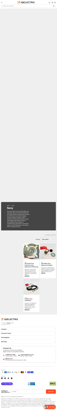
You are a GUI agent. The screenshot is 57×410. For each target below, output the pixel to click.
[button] (1, 2)
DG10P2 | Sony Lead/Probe (28, 299)
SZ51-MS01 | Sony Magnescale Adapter (47, 264)
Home (8, 205)
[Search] (54, 6)
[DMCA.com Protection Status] (53, 385)
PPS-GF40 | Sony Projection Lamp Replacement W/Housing (31, 265)
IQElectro (9, 323)
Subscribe (51, 391)
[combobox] (28, 6)
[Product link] (31, 260)
